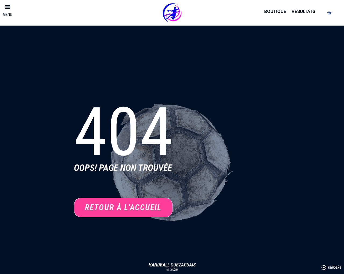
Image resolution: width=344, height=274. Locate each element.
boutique (275, 11)
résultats (303, 11)
